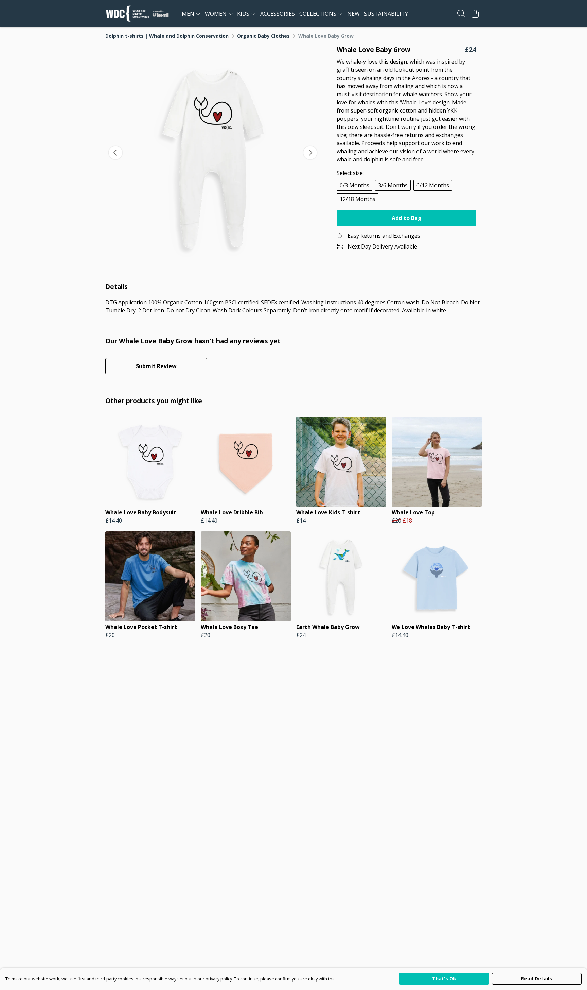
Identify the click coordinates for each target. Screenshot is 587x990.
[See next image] (310, 152)
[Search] (461, 13)
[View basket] (475, 13)
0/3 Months (354, 185)
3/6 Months (393, 185)
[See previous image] (115, 152)
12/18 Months (357, 199)
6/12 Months (432, 185)
